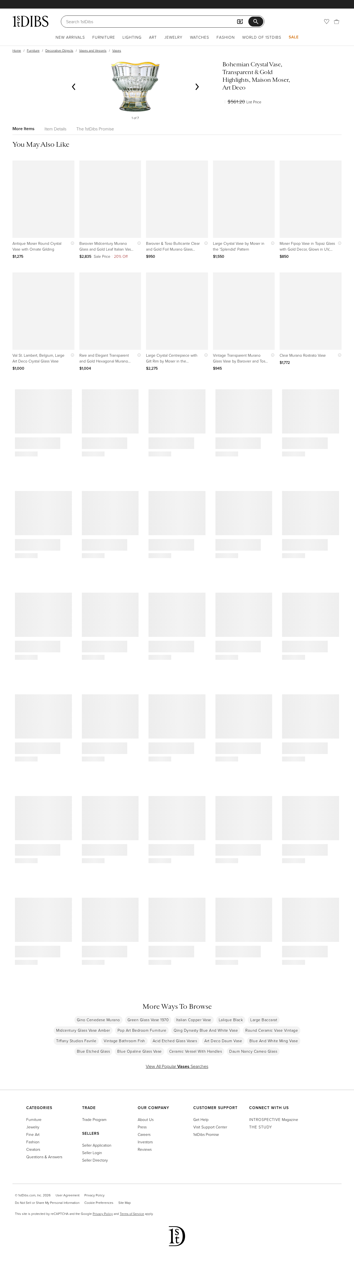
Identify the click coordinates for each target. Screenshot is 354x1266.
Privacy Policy (94, 1195)
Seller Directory (95, 1160)
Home (16, 50)
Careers (144, 1134)
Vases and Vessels (92, 50)
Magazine (273, 1119)
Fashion (226, 37)
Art (153, 37)
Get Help (201, 1119)
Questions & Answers (44, 1156)
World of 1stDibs (261, 37)
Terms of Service (132, 1213)
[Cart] (336, 21)
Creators (33, 1149)
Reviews (145, 1149)
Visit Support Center (210, 1127)
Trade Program (94, 1119)
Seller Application (96, 1145)
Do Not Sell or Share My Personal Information (47, 1202)
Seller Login (92, 1152)
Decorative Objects (59, 50)
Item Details (55, 129)
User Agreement (67, 1195)
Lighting (132, 37)
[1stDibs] (30, 21)
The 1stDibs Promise (95, 129)
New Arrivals (70, 37)
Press (142, 1127)
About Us (145, 1119)
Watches (199, 37)
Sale (294, 37)
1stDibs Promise (206, 1134)
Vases (116, 50)
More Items (23, 128)
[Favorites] (326, 21)
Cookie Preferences (98, 1202)
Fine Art (33, 1134)
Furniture (103, 37)
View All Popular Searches (177, 1066)
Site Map (124, 1202)
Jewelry (173, 37)
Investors (145, 1141)
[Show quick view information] (71, 243)
